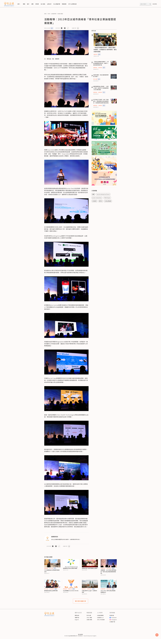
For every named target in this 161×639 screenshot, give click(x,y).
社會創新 (94, 201)
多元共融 (51, 568)
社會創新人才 (100, 617)
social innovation (97, 197)
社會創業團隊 (100, 615)
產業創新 (100, 67)
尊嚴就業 (70, 589)
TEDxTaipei (107, 197)
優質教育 (95, 54)
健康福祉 (95, 67)
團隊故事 (77, 615)
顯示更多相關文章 (80, 601)
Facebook (113, 617)
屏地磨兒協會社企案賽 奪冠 (51, 590)
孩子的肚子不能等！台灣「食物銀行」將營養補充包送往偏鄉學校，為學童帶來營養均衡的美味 (101, 101)
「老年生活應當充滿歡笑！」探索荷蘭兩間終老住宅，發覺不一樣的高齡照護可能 (101, 63)
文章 (49, 13)
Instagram (114, 619)
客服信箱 (112, 615)
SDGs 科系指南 (101, 619)
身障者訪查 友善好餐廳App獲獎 (89, 568)
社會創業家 (53, 13)
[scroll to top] (156, 634)
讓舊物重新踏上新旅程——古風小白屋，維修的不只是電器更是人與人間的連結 (101, 88)
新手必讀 (89, 615)
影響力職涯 (60, 13)
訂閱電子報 (112, 622)
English (77, 619)
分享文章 (57, 28)
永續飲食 (100, 105)
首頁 (45, 13)
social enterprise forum (103, 194)
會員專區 (155, 4)
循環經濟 (100, 92)
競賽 (93, 194)
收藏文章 (74, 28)
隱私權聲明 (80, 634)
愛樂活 (100, 201)
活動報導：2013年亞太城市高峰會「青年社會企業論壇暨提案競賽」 (108, 571)
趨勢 (52, 28)
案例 (99, 79)
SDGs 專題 (89, 617)
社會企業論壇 (108, 201)
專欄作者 (77, 617)
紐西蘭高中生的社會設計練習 (70, 568)
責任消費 (95, 79)
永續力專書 (89, 619)
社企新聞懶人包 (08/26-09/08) (70, 590)
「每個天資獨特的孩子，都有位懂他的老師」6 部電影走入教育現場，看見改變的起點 (105, 49)
